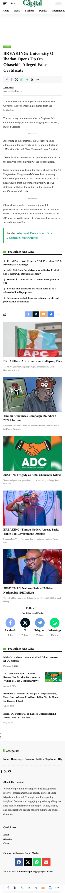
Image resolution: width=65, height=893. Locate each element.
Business (29, 759)
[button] (6, 3)
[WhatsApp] (55, 627)
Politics (40, 759)
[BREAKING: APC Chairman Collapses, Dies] (32, 339)
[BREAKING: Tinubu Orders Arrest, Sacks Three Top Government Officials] (32, 508)
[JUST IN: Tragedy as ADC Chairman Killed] (32, 453)
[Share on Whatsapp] (21, 79)
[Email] (43, 887)
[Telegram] (40, 627)
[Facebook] (10, 627)
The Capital (8, 87)
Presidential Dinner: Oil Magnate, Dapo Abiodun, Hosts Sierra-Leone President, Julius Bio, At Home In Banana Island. (30, 697)
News (7, 47)
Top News (51, 759)
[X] (25, 627)
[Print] (50, 887)
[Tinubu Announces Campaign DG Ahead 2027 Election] (32, 394)
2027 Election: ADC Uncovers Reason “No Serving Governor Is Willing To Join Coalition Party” (21, 677)
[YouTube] (9, 771)
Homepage (17, 759)
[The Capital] (32, 3)
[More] (37, 79)
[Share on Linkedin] (29, 887)
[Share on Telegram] (26, 79)
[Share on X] (16, 79)
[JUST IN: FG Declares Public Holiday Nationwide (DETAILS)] (32, 566)
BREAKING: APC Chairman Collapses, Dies (32, 361)
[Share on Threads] (32, 79)
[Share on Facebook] (11, 79)
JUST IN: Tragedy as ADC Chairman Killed (32, 475)
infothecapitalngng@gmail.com (36, 871)
